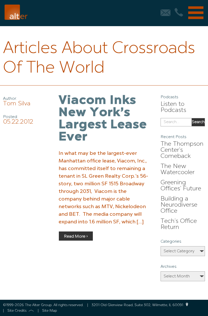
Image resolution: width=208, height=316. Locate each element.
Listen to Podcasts (173, 107)
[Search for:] (176, 122)
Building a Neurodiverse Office (179, 205)
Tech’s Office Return (179, 224)
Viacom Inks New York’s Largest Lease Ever (103, 119)
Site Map (49, 310)
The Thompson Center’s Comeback (182, 150)
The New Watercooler (178, 169)
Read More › (76, 237)
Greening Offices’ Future (181, 186)
